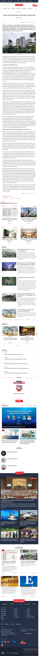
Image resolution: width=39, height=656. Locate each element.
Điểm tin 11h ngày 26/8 (12, 458)
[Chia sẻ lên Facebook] (27, 22)
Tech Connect (24, 1)
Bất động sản (10, 336)
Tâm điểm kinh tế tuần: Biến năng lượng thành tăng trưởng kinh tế (10, 441)
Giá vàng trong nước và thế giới (8, 587)
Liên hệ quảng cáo (28, 633)
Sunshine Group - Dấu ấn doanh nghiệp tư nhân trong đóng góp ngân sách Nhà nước (26, 263)
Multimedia (5, 405)
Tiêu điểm (5, 8)
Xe (14, 1)
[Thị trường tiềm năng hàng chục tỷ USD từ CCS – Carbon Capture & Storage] (9, 515)
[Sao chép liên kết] (33, 22)
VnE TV (18, 1)
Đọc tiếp (4, 247)
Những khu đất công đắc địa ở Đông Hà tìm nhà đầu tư (15, 358)
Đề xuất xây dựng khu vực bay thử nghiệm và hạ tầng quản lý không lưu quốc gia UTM (28, 523)
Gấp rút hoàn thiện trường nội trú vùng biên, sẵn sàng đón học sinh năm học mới (28, 540)
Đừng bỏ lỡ (5, 324)
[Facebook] (2, 642)
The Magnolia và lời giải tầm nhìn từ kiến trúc (26, 278)
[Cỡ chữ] (5, 22)
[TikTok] (11, 642)
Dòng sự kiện (19, 547)
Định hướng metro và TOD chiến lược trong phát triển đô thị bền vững (9, 563)
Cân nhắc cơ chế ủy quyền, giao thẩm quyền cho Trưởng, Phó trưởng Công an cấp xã (17, 501)
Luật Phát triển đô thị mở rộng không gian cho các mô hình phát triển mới (26, 339)
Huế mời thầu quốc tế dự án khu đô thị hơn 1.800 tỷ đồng (16, 363)
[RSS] (2, 645)
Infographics (30, 405)
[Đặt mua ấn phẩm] (35, 4)
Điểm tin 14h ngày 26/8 (12, 451)
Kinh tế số (18, 8)
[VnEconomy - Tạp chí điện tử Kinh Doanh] (19, 600)
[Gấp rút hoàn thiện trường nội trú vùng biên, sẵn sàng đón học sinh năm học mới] (29, 532)
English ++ (30, 1)
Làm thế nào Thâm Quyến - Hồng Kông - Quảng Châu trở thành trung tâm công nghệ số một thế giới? (29, 219)
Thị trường (30, 8)
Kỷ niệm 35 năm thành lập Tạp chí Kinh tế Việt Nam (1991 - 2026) (28, 562)
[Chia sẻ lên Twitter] (29, 22)
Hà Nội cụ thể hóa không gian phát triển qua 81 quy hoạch (16, 372)
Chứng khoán (3, 1)
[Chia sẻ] (35, 22)
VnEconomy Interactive (26, 587)
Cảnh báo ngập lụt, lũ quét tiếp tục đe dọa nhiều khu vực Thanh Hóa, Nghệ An (9, 539)
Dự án (5, 352)
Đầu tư (9, 8)
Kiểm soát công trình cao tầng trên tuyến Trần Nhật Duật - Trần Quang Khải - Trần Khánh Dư (26, 295)
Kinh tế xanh (24, 8)
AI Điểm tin (19, 448)
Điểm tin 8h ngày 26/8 (12, 465)
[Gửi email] (31, 22)
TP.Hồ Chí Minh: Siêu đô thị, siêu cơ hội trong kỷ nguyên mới (26, 250)
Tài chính (13, 8)
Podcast (25, 405)
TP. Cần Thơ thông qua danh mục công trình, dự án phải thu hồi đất (25, 310)
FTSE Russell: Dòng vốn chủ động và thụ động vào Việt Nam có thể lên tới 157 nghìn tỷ (10, 219)
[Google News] (23, 22)
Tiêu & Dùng (10, 1)
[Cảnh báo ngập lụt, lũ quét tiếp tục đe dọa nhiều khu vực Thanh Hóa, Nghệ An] (9, 532)
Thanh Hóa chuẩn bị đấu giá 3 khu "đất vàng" (14, 354)
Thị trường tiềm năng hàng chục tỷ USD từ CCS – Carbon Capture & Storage (9, 523)
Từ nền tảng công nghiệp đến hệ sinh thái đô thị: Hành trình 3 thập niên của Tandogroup (27, 442)
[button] (28, 346)
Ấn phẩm (19, 377)
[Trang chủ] (1, 8)
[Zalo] (14, 642)
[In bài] (3, 22)
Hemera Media (17, 652)
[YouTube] (8, 642)
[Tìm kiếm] (4, 5)
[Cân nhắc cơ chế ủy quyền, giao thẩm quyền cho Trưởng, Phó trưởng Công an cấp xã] (19, 487)
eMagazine (34, 405)
